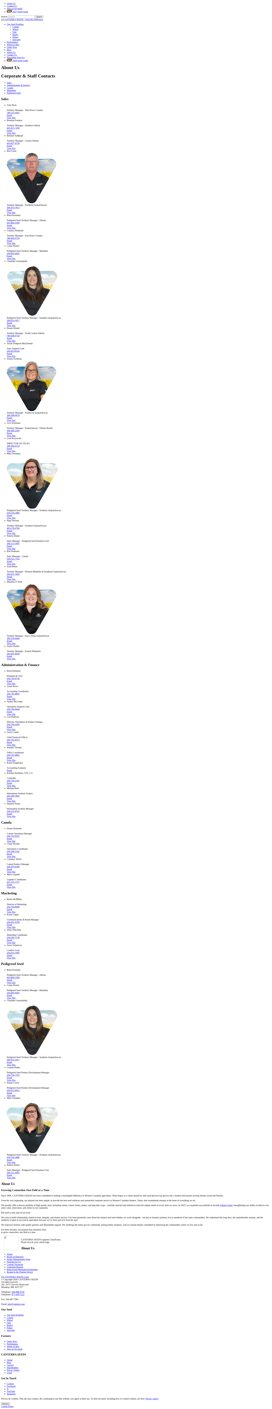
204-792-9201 (13, 836)
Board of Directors (15, 1257)
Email (9, 115)
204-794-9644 (13, 709)
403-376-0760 (13, 528)
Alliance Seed (226, 1205)
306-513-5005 (13, 543)
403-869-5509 (13, 223)
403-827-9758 (13, 143)
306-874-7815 (13, 207)
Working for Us (14, 1262)
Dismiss (5, 1404)
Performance (12, 42)
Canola (15, 27)
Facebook (11, 1386)
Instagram (11, 1394)
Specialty (16, 39)
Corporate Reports (15, 1267)
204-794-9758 (13, 678)
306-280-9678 (13, 415)
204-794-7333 (13, 1075)
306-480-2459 (13, 430)
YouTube (11, 1391)
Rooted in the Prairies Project (20, 1272)
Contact (12, 6)
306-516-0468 (13, 638)
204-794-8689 (13, 907)
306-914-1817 (13, 320)
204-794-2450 (13, 724)
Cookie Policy (7, 1406)
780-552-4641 (13, 112)
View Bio (11, 118)
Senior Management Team (18, 1259)
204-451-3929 (13, 574)
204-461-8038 (13, 654)
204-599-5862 (13, 796)
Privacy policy (152, 1399)
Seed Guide (20, 11)
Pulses (15, 37)
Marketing (11, 90)
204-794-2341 (13, 780)
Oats (14, 32)
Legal (9, 1373)
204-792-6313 (13, 740)
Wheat (15, 29)
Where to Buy (13, 45)
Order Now (12, 47)
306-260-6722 (13, 446)
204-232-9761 (13, 811)
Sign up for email (14, 8)
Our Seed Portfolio (15, 24)
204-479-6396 (13, 867)
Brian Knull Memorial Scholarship (22, 1269)
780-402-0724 (13, 238)
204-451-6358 (13, 922)
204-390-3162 (13, 851)
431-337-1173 (13, 882)
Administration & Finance (18, 85)
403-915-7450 (13, 128)
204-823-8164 (13, 351)
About (11, 3)
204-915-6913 (13, 1090)
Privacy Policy (13, 1370)
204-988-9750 (18, 1292)
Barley (15, 34)
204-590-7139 (13, 937)
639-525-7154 (13, 559)
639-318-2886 (13, 513)
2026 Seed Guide (20, 60)
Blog (9, 50)
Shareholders (12, 1367)
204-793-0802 (13, 755)
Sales (9, 83)
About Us (11, 52)
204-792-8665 (13, 694)
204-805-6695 (13, 253)
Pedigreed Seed (14, 93)
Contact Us (12, 55)
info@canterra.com (16, 1304)
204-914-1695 (13, 953)
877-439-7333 (18, 1294)
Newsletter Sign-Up (16, 57)
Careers (10, 1365)
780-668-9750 (13, 336)
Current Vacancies (15, 1264)
